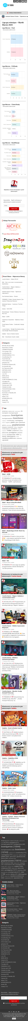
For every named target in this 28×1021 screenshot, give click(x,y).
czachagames (19, 420)
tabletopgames (11, 436)
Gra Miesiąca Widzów (7, 364)
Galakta (13, 708)
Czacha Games (16, 576)
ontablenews (15, 430)
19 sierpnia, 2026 (6, 534)
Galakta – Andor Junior (9, 788)
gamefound (22, 422)
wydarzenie (19, 438)
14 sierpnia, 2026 (6, 694)
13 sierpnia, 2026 (6, 790)
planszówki (5, 432)
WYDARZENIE (5, 398)
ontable (9, 430)
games (4, 425)
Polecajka (4, 381)
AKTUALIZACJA (6, 345)
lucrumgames (14, 428)
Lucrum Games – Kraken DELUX (10, 279)
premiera (19, 432)
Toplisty (4, 394)
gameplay (4, 362)
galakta (12, 422)
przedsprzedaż (11, 434)
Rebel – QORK (5, 316)
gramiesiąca (8, 425)
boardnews (18, 418)
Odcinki (4, 377)
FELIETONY (5, 359)
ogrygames (4, 430)
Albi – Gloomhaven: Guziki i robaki (10, 337)
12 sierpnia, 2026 (6, 562)
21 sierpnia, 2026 (6, 476)
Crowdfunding (5, 357)
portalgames (13, 432)
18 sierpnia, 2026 (6, 629)
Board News (5, 347)
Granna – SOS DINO (7, 309)
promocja (4, 434)
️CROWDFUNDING (6, 355)
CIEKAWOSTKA (6, 349)
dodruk (3, 422)
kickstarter (10, 427)
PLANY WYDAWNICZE (7, 379)
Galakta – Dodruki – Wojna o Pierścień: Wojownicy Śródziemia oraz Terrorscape (13, 818)
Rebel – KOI (5, 560)
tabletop (4, 436)
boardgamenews (6, 415)
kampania (4, 427)
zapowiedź (5, 440)
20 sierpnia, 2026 (6, 504)
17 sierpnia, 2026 (6, 661)
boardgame (5, 413)
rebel (17, 434)
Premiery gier (5, 385)
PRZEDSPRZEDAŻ (7, 389)
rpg (20, 434)
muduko (19, 428)
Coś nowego (5, 351)
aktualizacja (5, 411)
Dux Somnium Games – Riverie (10, 296)
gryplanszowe (18, 425)
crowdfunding (5, 353)
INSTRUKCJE (5, 370)
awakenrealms (17, 411)
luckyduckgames (6, 428)
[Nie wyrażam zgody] (26, 1016)
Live (3, 374)
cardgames (4, 420)
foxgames (8, 422)
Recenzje (4, 391)
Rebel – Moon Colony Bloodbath (11, 502)
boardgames (17, 415)
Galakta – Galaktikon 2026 (10, 758)
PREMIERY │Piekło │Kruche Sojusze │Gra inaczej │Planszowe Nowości (16, 915)
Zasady (4, 402)
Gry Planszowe (6, 368)
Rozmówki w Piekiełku (8, 392)
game (17, 422)
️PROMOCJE (5, 387)
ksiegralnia (20, 427)
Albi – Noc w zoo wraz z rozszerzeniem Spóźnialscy (14, 891)
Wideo (3, 396)
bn (22, 411)
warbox (17, 436)
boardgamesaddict (7, 418)
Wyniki (3, 400)
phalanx (21, 430)
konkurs (15, 427)
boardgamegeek (13, 413)
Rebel (13, 454)
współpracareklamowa (9, 438)
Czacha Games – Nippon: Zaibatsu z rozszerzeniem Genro (16, 897)
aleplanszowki (11, 411)
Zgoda (14, 1018)
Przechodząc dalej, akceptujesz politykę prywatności (14, 211)
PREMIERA (5, 383)
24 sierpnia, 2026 (6, 599)
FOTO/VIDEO (5, 360)
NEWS (3, 376)
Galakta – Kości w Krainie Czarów (10, 334)
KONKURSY (5, 372)
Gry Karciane (5, 366)
